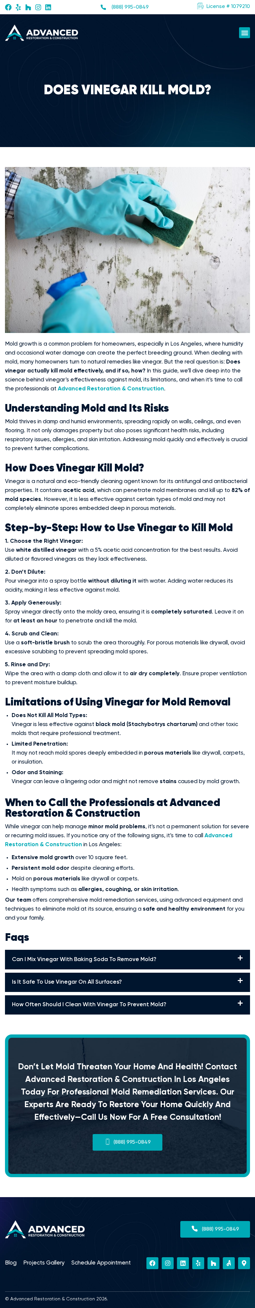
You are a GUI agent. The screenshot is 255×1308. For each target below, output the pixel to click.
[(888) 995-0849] (103, 7)
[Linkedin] (48, 7)
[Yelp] (18, 7)
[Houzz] (28, 7)
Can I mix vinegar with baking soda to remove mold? (84, 959)
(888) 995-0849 (130, 7)
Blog (11, 1263)
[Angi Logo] (229, 1263)
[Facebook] (8, 7)
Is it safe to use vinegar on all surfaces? (67, 982)
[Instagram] (38, 7)
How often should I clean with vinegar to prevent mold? (89, 1005)
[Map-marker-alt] (244, 1263)
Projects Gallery (44, 1263)
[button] (223, 6)
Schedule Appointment (101, 1263)
